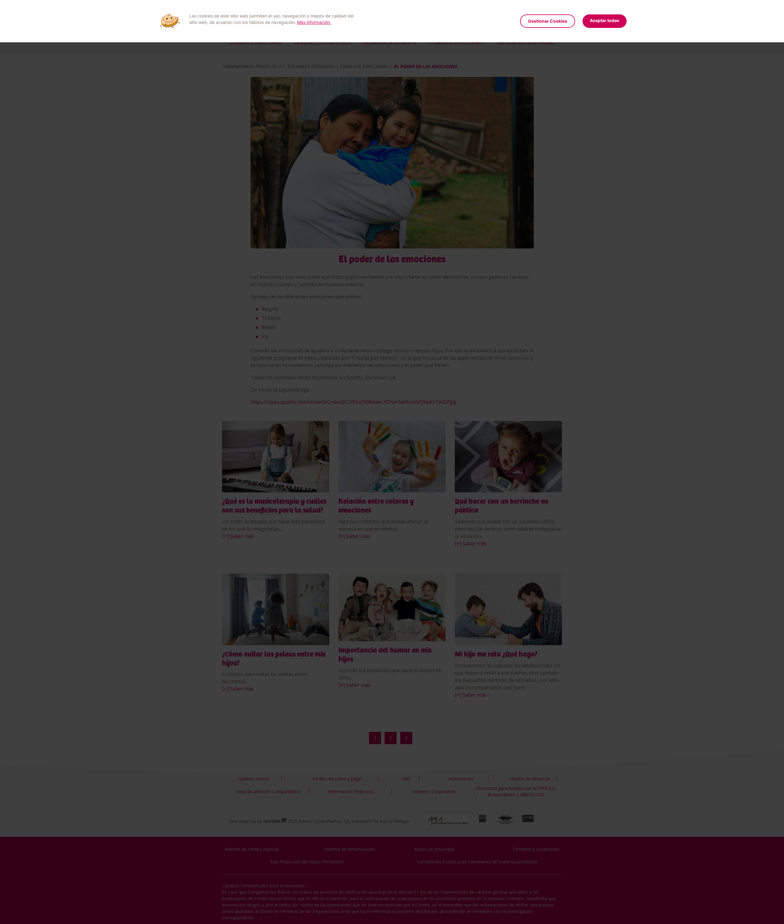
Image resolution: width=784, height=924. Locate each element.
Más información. (314, 22)
